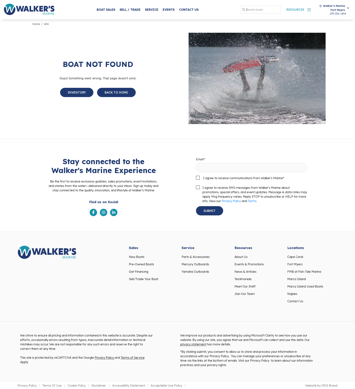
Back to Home (116, 92)
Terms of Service (133, 357)
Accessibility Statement (128, 385)
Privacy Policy (231, 201)
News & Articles (245, 271)
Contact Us (189, 9)
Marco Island (296, 279)
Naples (292, 294)
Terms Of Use (52, 385)
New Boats (136, 257)
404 (46, 24)
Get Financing (138, 271)
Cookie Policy (76, 385)
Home (36, 24)
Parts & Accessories (196, 257)
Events (169, 9)
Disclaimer (99, 385)
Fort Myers (295, 264)
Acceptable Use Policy (166, 385)
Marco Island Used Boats (305, 286)
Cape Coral (295, 257)
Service (151, 9)
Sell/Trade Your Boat (143, 279)
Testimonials (243, 279)
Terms (252, 201)
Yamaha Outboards (195, 271)
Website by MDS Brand (321, 385)
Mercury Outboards (195, 264)
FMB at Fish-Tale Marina (304, 271)
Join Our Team (244, 294)
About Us (241, 257)
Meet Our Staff (245, 286)
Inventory (77, 92)
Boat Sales (106, 9)
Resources (295, 9)
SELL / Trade (130, 9)
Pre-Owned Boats (141, 264)
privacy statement (193, 344)
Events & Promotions (249, 264)
